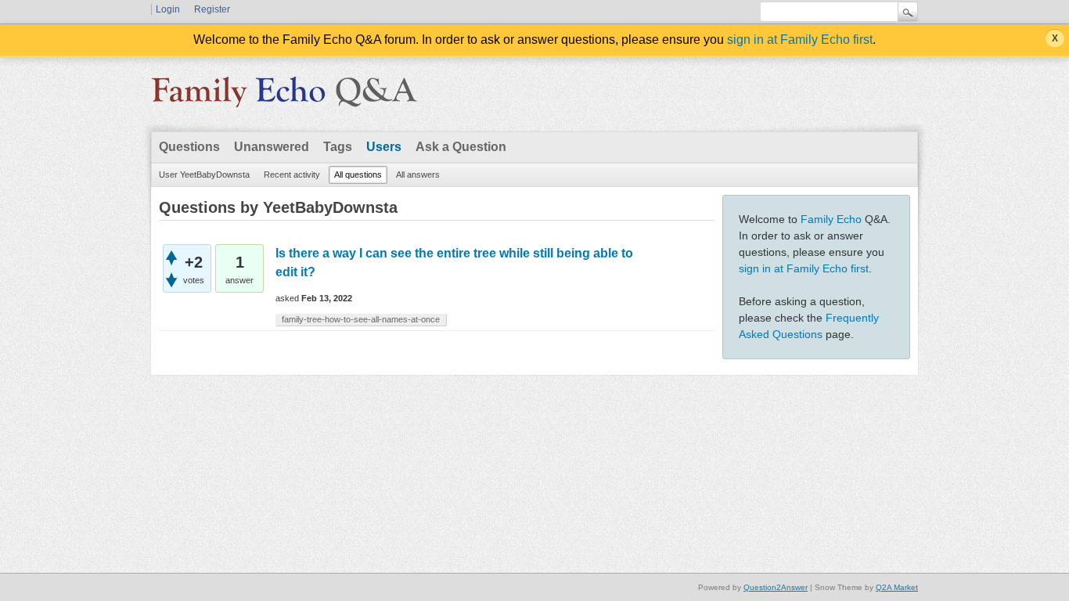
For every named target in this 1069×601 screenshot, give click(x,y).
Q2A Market (897, 587)
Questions (189, 146)
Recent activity (292, 174)
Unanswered (271, 146)
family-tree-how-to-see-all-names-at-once (361, 319)
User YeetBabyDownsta (204, 174)
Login (168, 9)
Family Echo (831, 219)
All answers (418, 174)
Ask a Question (461, 146)
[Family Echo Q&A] (284, 97)
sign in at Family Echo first (800, 39)
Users (383, 146)
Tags (337, 146)
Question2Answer (775, 587)
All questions (358, 174)
